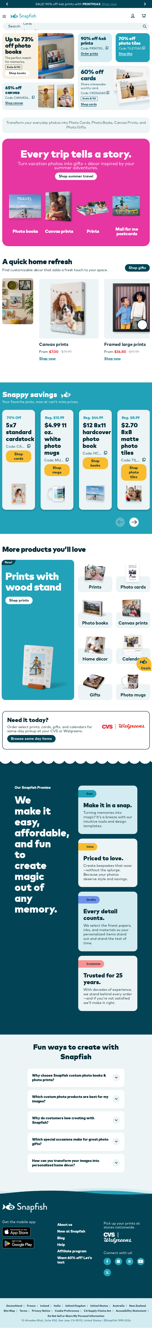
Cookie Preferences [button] (67, 1310)
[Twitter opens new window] (109, 1270)
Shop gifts (137, 267)
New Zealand (137, 1305)
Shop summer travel (76, 176)
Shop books (95, 463)
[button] (4, 16)
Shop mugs (57, 470)
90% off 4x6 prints (93, 41)
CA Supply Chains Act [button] (97, 1310)
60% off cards (92, 75)
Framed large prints (125, 344)
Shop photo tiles (134, 472)
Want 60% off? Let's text (74, 1260)
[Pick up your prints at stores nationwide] (109, 1234)
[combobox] (76, 26)
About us (64, 1224)
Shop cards (18, 456)
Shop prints (19, 600)
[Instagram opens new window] (120, 1259)
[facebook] (109, 1259)
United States (99, 1305)
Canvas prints (53, 344)
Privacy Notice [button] (41, 1310)
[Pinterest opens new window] (131, 1259)
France (31, 1305)
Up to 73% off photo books (19, 45)
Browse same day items (31, 738)
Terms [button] (23, 1310)
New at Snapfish (71, 1231)
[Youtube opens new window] (142, 1259)
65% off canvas (13, 90)
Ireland (45, 1305)
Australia (119, 1305)
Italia (57, 1305)
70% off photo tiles (130, 41)
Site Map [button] (9, 1310)
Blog (61, 1238)
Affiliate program (71, 1251)
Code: (93, 93)
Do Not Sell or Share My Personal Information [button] (76, 1316)
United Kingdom (75, 1305)
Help (61, 1244)
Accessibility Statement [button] (131, 1310)
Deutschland (14, 1305)
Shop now (115, 4)
